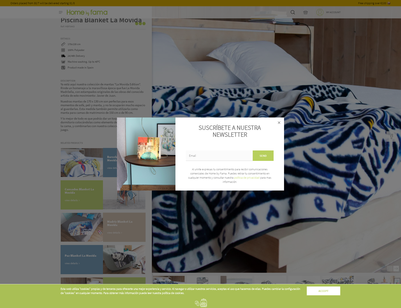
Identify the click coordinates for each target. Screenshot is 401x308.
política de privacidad (247, 177)
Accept (324, 291)
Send (263, 156)
